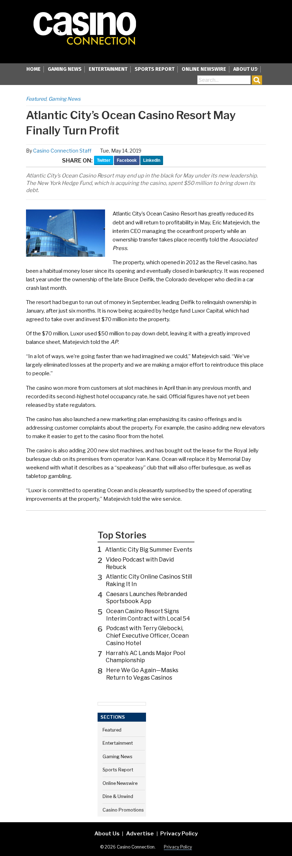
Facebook (127, 160)
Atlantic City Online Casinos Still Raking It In (149, 580)
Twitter (103, 160)
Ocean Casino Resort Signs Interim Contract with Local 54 (148, 615)
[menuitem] (34, 70)
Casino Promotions (123, 810)
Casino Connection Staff (62, 151)
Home (33, 69)
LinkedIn (151, 160)
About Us (245, 69)
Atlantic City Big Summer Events (148, 549)
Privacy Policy (179, 833)
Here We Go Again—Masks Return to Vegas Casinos (142, 674)
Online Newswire (204, 69)
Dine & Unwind (118, 796)
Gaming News (65, 69)
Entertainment (108, 69)
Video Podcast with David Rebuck (140, 563)
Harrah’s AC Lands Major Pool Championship (145, 657)
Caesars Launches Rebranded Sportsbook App (146, 598)
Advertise (140, 833)
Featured (36, 99)
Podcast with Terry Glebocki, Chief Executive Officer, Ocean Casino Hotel (147, 636)
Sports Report (154, 69)
